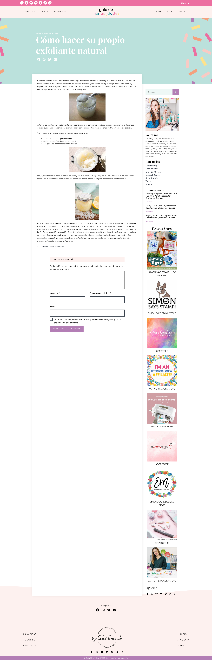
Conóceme (29, 12)
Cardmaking (151, 166)
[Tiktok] (45, 3)
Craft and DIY (152, 169)
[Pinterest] (40, 3)
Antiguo (39, 34)
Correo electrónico (100, 293)
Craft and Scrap (153, 172)
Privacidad (30, 634)
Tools (148, 181)
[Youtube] (31, 3)
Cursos (44, 12)
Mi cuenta (183, 640)
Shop (159, 12)
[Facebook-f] (22, 3)
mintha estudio (122, 658)
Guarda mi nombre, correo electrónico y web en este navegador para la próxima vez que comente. (87, 321)
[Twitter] (36, 3)
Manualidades (51, 34)
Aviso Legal (30, 645)
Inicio (183, 634)
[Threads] (50, 3)
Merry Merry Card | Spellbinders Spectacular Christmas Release (161, 207)
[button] (38, 59)
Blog (170, 12)
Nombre (55, 293)
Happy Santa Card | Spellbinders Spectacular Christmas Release (161, 217)
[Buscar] (175, 92)
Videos (149, 185)
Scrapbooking (152, 178)
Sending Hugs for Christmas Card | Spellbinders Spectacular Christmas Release (162, 196)
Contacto (183, 12)
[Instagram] (26, 3)
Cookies (30, 640)
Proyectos (60, 12)
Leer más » (149, 202)
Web (52, 306)
